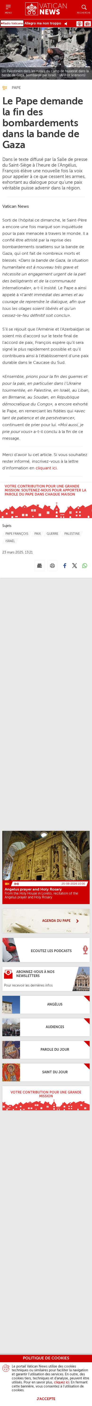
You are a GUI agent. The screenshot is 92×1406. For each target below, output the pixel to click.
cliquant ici (46, 468)
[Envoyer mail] (39, 565)
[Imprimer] (52, 565)
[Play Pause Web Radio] (67, 23)
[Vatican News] (46, 9)
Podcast (79, 23)
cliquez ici (61, 1382)
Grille (87, 23)
